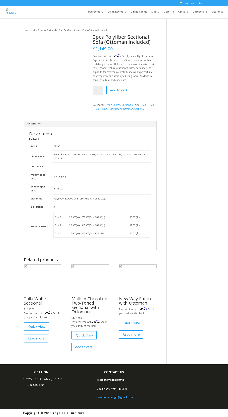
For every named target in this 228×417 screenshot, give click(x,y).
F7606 (151, 104)
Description (34, 123)
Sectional (139, 108)
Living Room (115, 108)
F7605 (143, 104)
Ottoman (128, 108)
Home (27, 30)
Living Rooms (38, 30)
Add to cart (118, 90)
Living (104, 108)
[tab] (34, 123)
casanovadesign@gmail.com (115, 397)
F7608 (96, 108)
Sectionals (52, 30)
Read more (36, 338)
